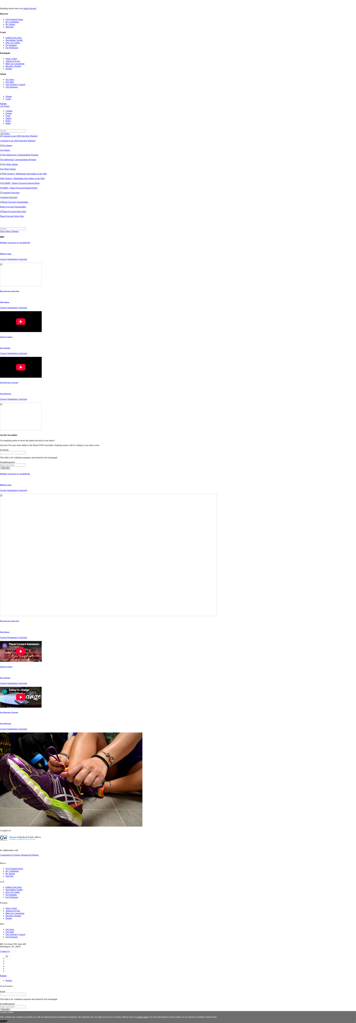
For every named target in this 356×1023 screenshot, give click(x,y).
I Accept (3, 1022)
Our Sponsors (12, 87)
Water (8, 123)
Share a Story (11, 58)
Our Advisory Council (15, 84)
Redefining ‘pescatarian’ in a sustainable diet (15, 242)
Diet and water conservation (9, 291)
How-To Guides (13, 43)
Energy (9, 113)
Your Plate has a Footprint (9, 382)
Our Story (10, 79)
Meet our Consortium (15, 63)
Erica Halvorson (5, 393)
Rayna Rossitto (5, 348)
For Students (11, 45)
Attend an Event (13, 61)
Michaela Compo (5, 254)
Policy (8, 121)
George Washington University (13, 259)
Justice (8, 118)
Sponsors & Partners (30, 855)
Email (7, 462)
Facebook (4, 450)
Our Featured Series (14, 19)
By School (10, 24)
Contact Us (5, 951)
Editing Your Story (14, 38)
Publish (3, 103)
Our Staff (10, 82)
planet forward (29, 8)
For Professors (12, 47)
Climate (9, 111)
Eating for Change (6, 337)
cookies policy (142, 1017)
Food (8, 116)
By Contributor (12, 22)
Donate (9, 68)
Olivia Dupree (4, 302)
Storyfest (9, 27)
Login (8, 99)
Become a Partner (13, 66)
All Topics (5, 106)
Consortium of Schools (10, 855)
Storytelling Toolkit (14, 40)
